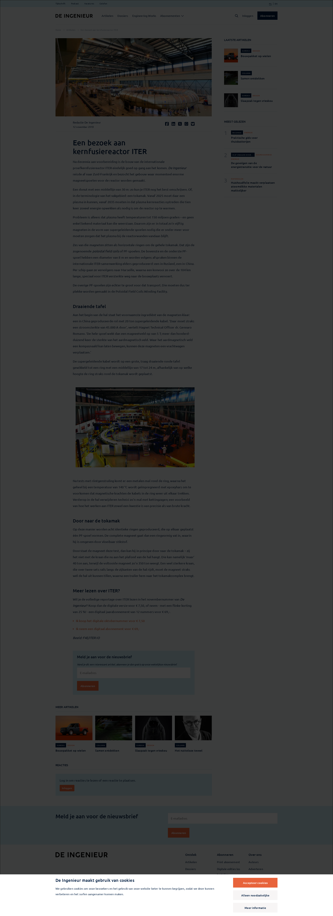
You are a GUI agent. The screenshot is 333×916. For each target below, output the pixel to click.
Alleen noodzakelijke (255, 895)
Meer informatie (255, 908)
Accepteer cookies (255, 883)
